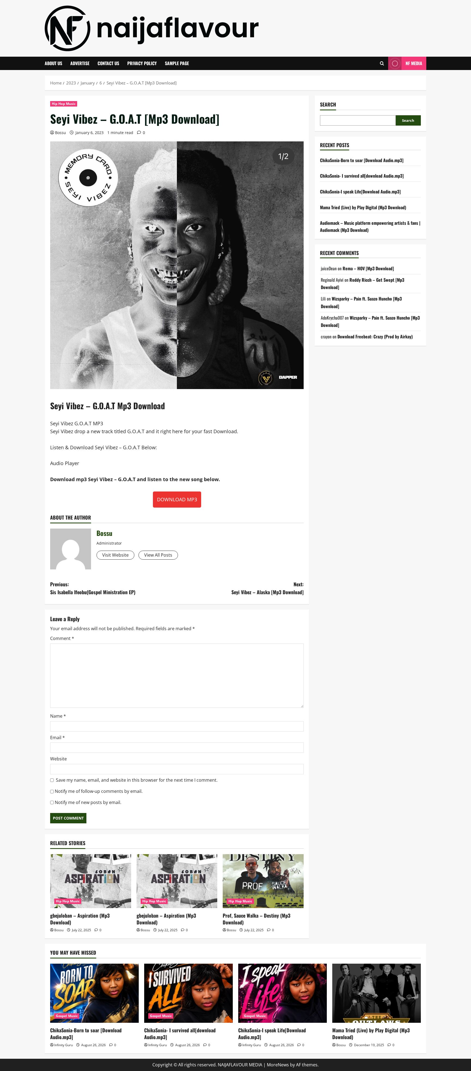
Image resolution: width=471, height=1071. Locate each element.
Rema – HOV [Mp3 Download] (368, 268)
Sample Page (177, 63)
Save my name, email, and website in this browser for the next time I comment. (137, 780)
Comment (62, 638)
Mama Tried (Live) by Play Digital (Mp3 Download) (363, 207)
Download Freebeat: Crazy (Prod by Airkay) (375, 336)
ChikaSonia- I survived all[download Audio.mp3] (362, 175)
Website (58, 759)
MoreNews (278, 1065)
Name (58, 716)
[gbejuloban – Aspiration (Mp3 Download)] (90, 881)
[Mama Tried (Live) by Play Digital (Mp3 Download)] (376, 993)
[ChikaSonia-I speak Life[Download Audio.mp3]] (282, 993)
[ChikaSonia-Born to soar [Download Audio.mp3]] (94, 993)
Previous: (92, 588)
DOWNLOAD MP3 (177, 499)
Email (57, 738)
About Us (53, 63)
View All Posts (158, 555)
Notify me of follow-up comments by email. (99, 791)
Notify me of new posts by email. (88, 802)
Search (328, 104)
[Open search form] (382, 63)
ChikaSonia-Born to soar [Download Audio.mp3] (361, 160)
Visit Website (115, 555)
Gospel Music (67, 1016)
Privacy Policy (142, 63)
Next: (267, 588)
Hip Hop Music (64, 103)
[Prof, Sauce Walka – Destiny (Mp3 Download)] (263, 881)
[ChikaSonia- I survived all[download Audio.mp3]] (188, 993)
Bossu (60, 132)
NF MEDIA (414, 63)
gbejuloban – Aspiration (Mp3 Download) (80, 919)
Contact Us (108, 63)
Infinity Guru (63, 1045)
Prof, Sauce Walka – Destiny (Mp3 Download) (256, 919)
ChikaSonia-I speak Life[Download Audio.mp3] (360, 191)
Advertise (79, 63)
